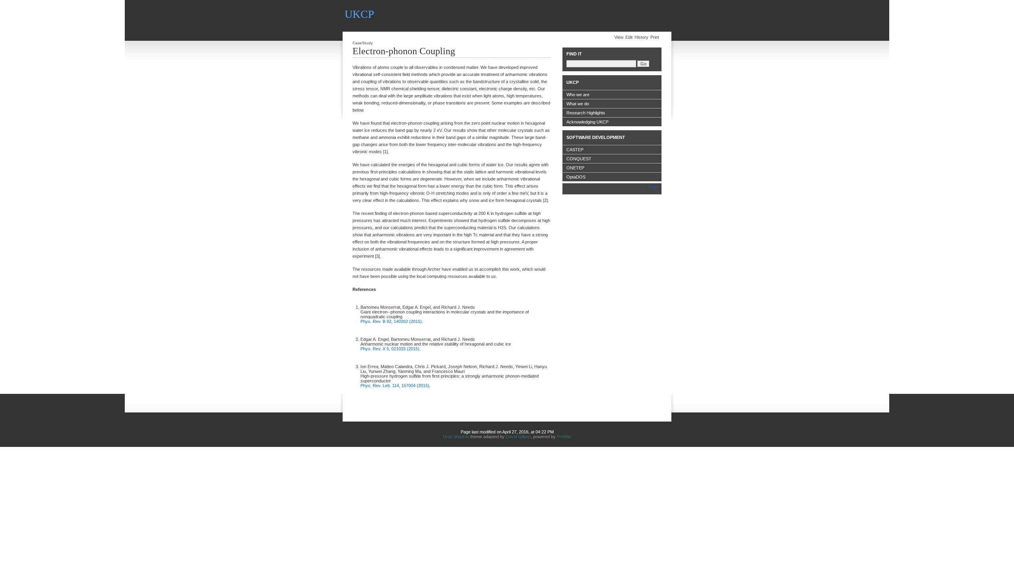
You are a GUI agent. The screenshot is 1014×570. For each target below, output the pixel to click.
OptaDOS (575, 177)
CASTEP (574, 149)
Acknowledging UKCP (587, 122)
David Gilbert (518, 436)
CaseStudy (363, 43)
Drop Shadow (456, 436)
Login (653, 187)
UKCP (359, 14)
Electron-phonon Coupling (404, 51)
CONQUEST (578, 158)
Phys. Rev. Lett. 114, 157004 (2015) (394, 385)
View (618, 37)
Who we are (577, 94)
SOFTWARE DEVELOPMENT (595, 137)
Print (654, 37)
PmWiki (564, 436)
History (641, 37)
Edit (629, 37)
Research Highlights (585, 112)
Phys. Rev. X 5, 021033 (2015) (389, 348)
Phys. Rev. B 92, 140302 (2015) (391, 321)
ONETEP (575, 167)
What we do (577, 103)
